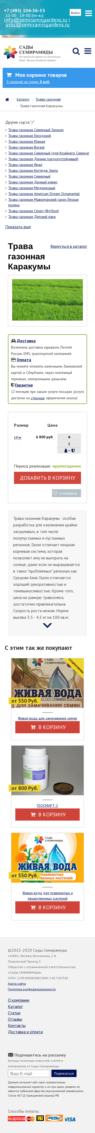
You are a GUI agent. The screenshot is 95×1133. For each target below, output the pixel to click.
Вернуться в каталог (68, 246)
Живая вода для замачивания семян (47, 718)
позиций (28, 81)
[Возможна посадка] (66, 451)
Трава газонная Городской (29, 135)
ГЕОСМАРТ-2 (47, 805)
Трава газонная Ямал (25, 164)
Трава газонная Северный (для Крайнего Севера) (48, 153)
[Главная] (8, 99)
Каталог (15, 1006)
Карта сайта (17, 984)
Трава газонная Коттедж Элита (33, 170)
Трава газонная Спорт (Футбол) (33, 210)
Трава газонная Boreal (26, 147)
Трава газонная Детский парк (32, 216)
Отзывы (15, 1019)
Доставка (26, 340)
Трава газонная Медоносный (31, 187)
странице (38, 398)
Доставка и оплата (25, 1031)
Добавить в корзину (47, 477)
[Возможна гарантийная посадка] (73, 451)
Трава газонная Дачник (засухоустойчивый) (43, 158)
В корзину (51, 727)
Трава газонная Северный (29, 176)
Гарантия (24, 385)
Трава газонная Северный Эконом (36, 129)
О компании (18, 1000)
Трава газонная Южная (26, 141)
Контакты (17, 1025)
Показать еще (18, 226)
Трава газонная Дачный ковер (33, 182)
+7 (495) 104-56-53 (24, 10)
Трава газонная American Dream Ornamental (44, 193)
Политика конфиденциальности (32, 989)
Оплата (24, 359)
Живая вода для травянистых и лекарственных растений (47, 896)
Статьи (14, 1012)
